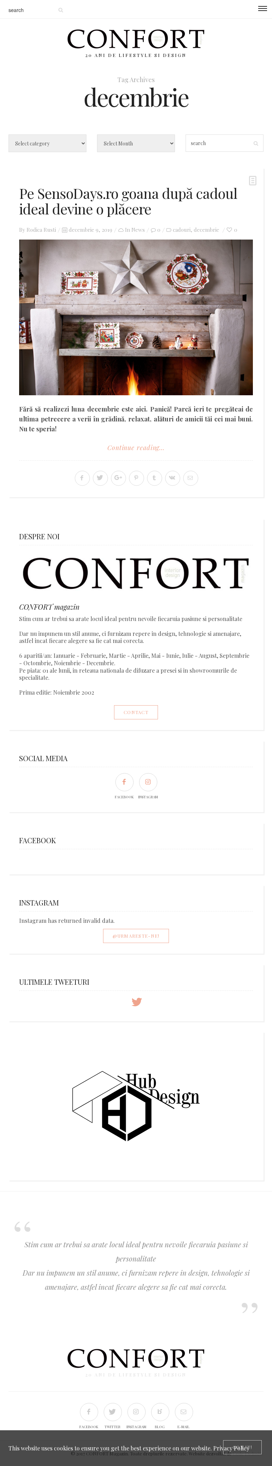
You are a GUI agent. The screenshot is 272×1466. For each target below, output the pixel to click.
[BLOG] (160, 1411)
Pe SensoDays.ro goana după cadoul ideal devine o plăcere (128, 201)
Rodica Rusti (41, 229)
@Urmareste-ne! (136, 936)
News (138, 229)
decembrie (206, 229)
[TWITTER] (112, 1411)
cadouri (182, 229)
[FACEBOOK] (124, 782)
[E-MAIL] (183, 1411)
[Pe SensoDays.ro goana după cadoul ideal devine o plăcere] (136, 317)
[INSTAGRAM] (148, 782)
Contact (136, 712)
